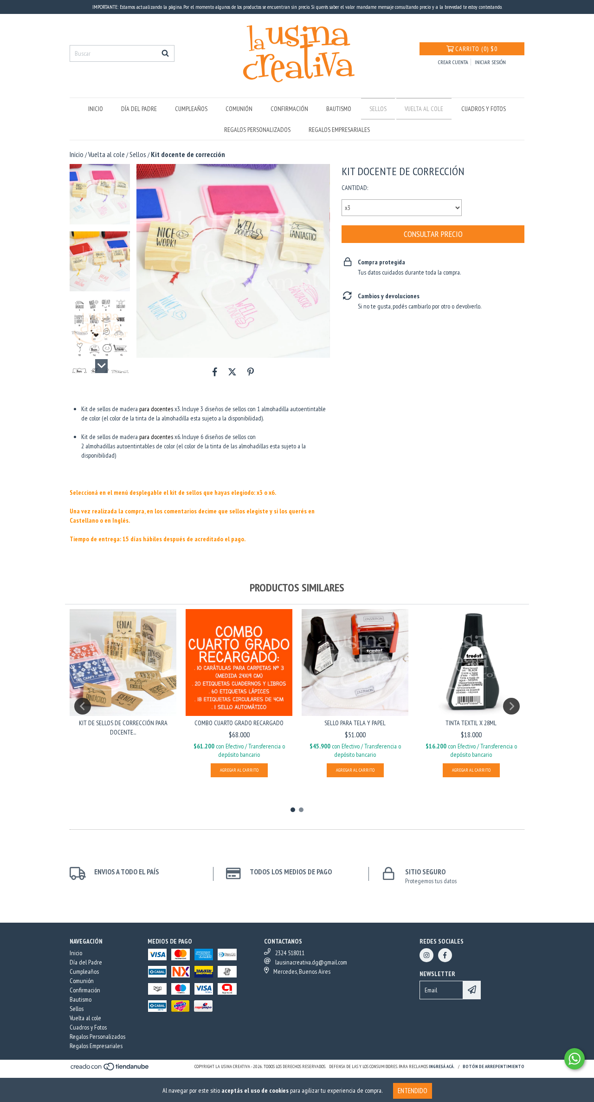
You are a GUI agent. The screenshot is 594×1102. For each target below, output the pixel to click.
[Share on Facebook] (215, 371)
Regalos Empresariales (339, 129)
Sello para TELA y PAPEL (355, 723)
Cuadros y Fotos (483, 109)
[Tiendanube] (110, 1069)
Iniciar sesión (490, 62)
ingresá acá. (442, 1066)
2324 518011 (289, 953)
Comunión (239, 109)
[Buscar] (165, 53)
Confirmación (289, 109)
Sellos (378, 109)
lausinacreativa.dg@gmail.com (311, 962)
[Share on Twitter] (232, 371)
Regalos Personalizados (257, 129)
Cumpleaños (191, 109)
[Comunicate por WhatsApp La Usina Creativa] (574, 1058)
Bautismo (338, 109)
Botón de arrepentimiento (493, 1066)
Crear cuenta (453, 62)
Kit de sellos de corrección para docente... (123, 727)
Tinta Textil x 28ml (471, 723)
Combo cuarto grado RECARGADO (239, 723)
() (476, 49)
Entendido (412, 1090)
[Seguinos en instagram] (426, 955)
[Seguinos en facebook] (445, 955)
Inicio (95, 109)
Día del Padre (139, 109)
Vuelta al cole (424, 109)
